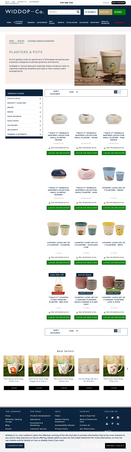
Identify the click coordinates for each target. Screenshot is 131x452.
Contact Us (22, 2)
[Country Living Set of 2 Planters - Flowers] (58, 228)
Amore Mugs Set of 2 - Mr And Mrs (89, 380)
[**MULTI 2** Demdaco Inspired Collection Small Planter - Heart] (86, 119)
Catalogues (71, 22)
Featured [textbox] (55, 94)
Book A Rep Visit (87, 416)
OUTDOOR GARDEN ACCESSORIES (41, 41)
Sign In (106, 3)
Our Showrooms (87, 429)
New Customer (118, 3)
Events (61, 22)
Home (11, 41)
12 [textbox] (77, 92)
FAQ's (57, 416)
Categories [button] (42, 22)
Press (7, 416)
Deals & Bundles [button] (105, 22)
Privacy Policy (61, 429)
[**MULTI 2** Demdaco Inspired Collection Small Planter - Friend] (58, 119)
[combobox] (56, 94)
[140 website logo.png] (24, 11)
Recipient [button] (94, 22)
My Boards (89, 12)
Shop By (20, 41)
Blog (7, 2)
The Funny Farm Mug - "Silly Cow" (113, 380)
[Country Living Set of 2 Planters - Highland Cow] (86, 228)
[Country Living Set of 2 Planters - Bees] (114, 228)
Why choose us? (12, 3)
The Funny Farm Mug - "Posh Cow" (14, 380)
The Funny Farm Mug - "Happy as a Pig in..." (39, 380)
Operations (35, 419)
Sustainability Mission (65, 425)
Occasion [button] (83, 22)
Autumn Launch (19, 22)
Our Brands (34, 2)
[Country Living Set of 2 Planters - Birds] (114, 173)
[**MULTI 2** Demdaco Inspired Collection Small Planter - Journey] (58, 173)
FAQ (13, 2)
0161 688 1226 (66, 2)
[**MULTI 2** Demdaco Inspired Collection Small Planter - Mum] (86, 173)
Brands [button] (31, 22)
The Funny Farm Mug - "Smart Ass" (64, 380)
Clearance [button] (119, 22)
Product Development (40, 416)
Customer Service (38, 429)
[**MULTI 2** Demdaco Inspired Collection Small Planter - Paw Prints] (114, 119)
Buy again (52, 22)
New (9, 22)
